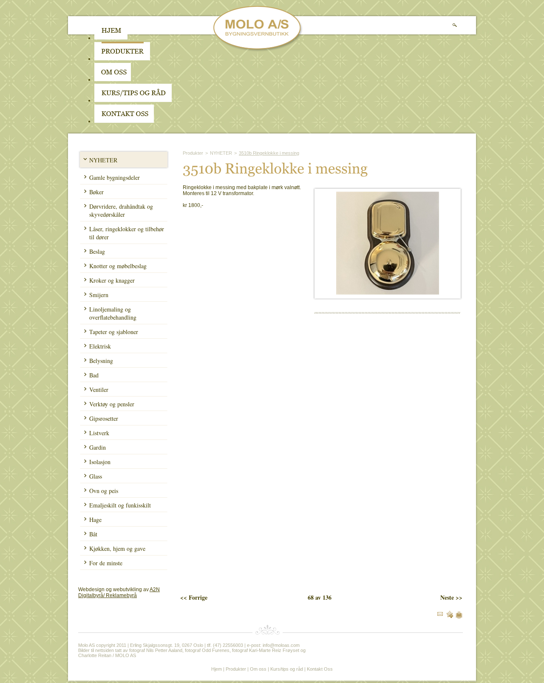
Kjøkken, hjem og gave (117, 548)
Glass (95, 476)
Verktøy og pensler (111, 404)
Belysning (101, 361)
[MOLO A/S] (258, 50)
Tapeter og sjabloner (113, 332)
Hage (95, 520)
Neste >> (451, 597)
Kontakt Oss (320, 669)
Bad (94, 375)
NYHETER (103, 160)
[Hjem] (111, 38)
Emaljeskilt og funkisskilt (120, 505)
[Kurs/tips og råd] (133, 100)
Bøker (96, 192)
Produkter (193, 153)
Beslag (97, 251)
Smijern (98, 295)
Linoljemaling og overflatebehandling (112, 313)
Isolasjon (99, 462)
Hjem (216, 669)
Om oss (258, 669)
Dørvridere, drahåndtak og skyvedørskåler (121, 210)
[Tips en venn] (440, 614)
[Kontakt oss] (124, 121)
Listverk (99, 433)
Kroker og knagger (112, 280)
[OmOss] (166, 79)
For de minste (105, 563)
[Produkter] (122, 59)
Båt (93, 534)
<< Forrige (193, 597)
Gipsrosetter (103, 418)
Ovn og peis (103, 491)
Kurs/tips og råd (286, 669)
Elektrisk (100, 346)
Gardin (97, 447)
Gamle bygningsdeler (114, 177)
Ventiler (98, 389)
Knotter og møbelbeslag (118, 266)
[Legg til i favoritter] (449, 616)
